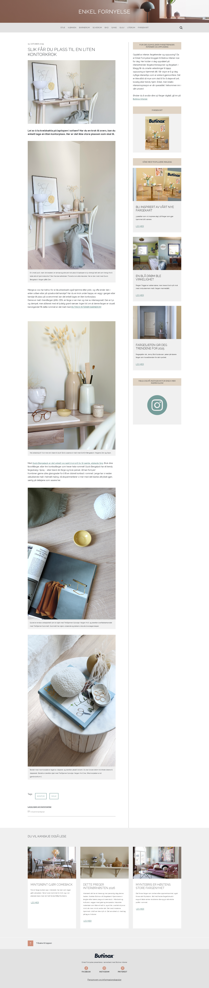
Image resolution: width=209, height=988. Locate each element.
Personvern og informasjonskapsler (104, 980)
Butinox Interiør (140, 99)
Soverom (97, 27)
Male (53, 796)
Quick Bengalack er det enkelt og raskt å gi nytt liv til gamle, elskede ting (67, 463)
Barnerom (84, 27)
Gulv (122, 27)
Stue (62, 27)
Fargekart (143, 27)
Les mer (140, 226)
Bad (107, 27)
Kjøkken (72, 27)
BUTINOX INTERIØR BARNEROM (86, 307)
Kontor (41, 796)
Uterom (131, 27)
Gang (114, 27)
